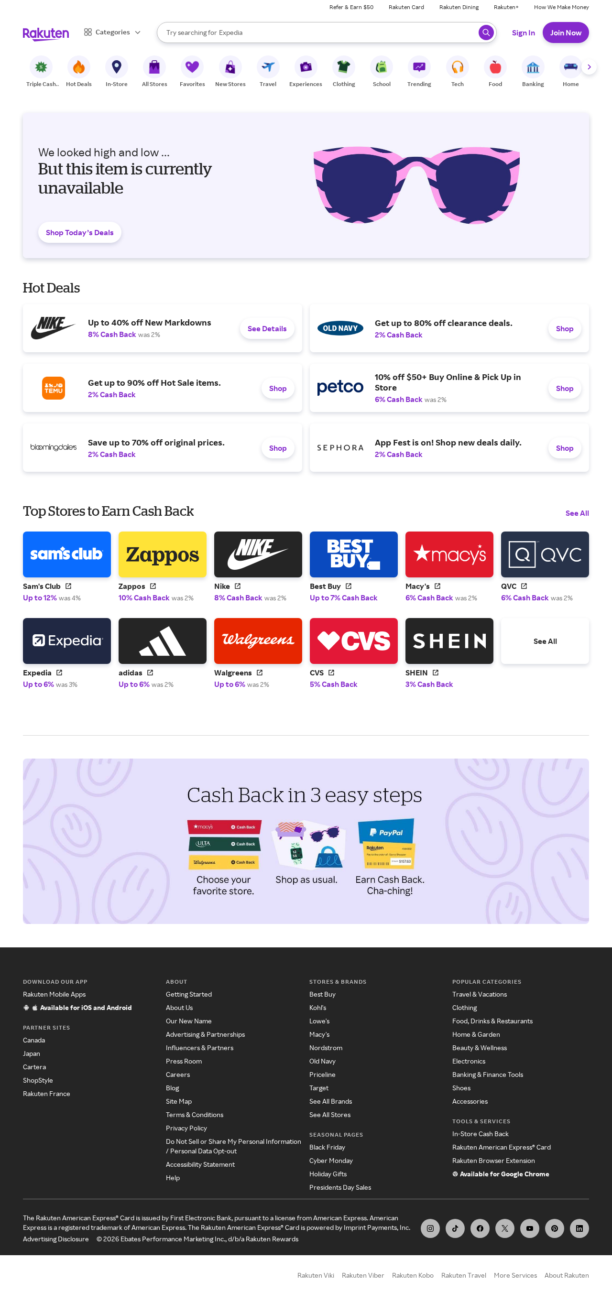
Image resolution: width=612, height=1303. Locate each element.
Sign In (523, 32)
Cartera (34, 1067)
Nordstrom (325, 1047)
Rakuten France (46, 1093)
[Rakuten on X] (504, 1228)
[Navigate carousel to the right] (589, 67)
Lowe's (319, 1021)
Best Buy (322, 994)
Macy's (319, 1034)
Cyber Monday (331, 1160)
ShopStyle (38, 1080)
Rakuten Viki (315, 1275)
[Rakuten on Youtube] (529, 1228)
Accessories (470, 1101)
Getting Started (189, 994)
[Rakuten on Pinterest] (554, 1228)
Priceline (322, 1074)
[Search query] (486, 32)
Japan (31, 1053)
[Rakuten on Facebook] (480, 1228)
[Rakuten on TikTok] (455, 1228)
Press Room (184, 1061)
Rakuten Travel (463, 1275)
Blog (172, 1088)
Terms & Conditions (194, 1114)
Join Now (565, 32)
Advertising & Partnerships (205, 1034)
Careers (178, 1074)
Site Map (179, 1101)
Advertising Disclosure (56, 1239)
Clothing (464, 1007)
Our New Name (189, 1021)
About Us (179, 1007)
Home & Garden (476, 1034)
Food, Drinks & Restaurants (492, 1021)
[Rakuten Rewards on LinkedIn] (579, 1228)
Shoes (461, 1088)
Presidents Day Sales (340, 1187)
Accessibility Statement (200, 1164)
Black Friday (327, 1147)
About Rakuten (567, 1275)
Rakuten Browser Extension (493, 1160)
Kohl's (317, 1007)
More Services (515, 1275)
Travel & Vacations (479, 994)
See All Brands (330, 1101)
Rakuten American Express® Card (501, 1147)
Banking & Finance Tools (487, 1074)
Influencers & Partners (199, 1047)
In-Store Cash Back (480, 1133)
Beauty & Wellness (479, 1047)
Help (173, 1177)
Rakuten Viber (363, 1275)
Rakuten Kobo (413, 1275)
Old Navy (322, 1061)
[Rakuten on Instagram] (430, 1228)
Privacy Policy (186, 1128)
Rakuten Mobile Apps (54, 994)
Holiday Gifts (328, 1174)
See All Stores (329, 1114)
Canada (34, 1040)
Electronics (468, 1061)
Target (318, 1088)
